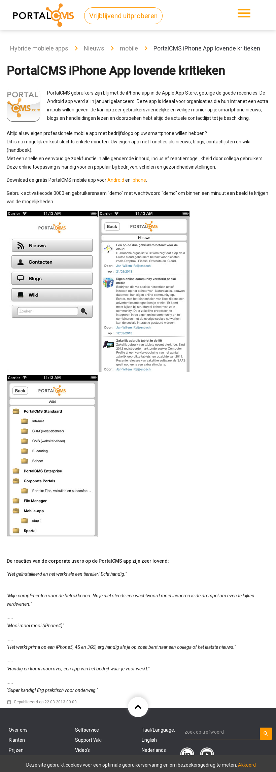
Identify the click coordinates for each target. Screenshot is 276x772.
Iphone (139, 180)
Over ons (18, 730)
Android (115, 180)
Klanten (17, 740)
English (149, 740)
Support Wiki (88, 740)
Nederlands (154, 750)
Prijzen (16, 750)
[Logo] (43, 14)
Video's (82, 750)
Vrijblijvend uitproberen (123, 16)
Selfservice (87, 730)
